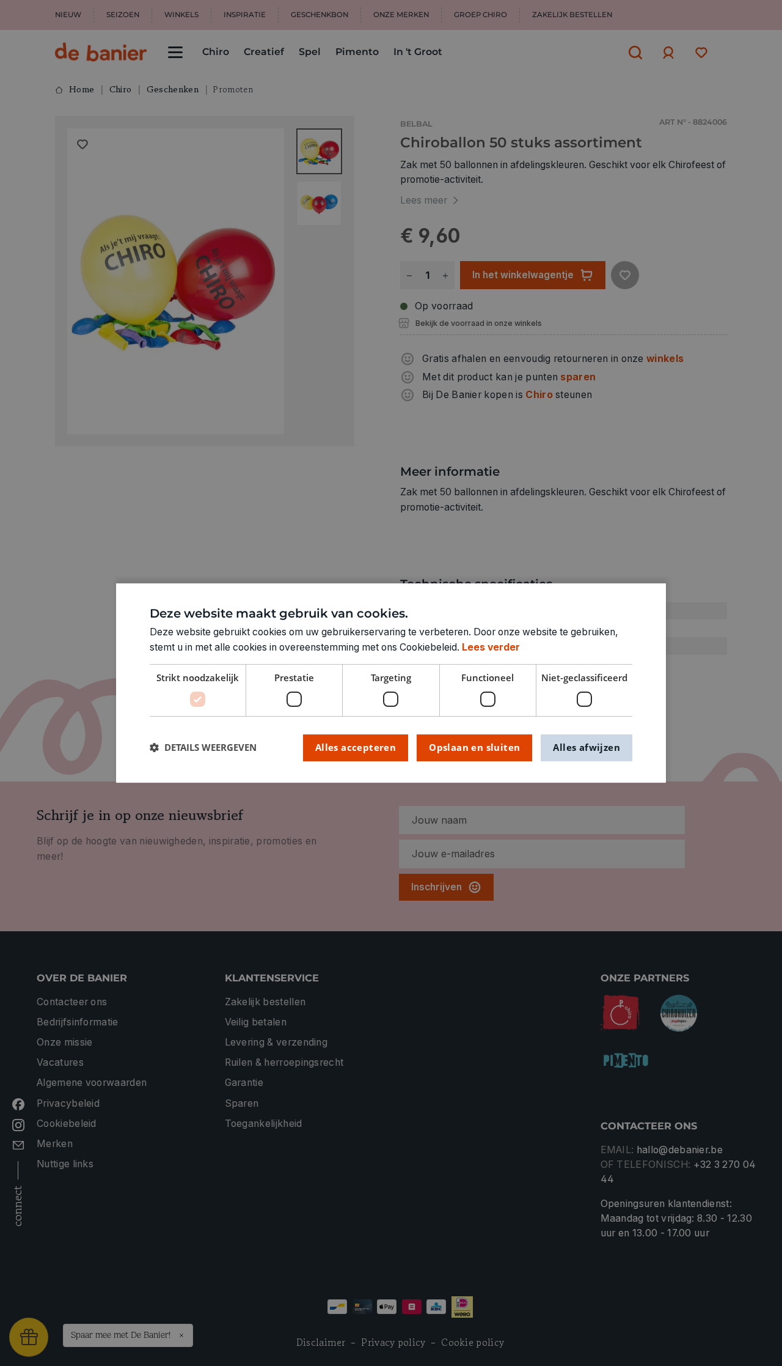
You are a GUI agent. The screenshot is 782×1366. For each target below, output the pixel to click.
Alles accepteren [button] (355, 747)
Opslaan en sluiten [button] (474, 747)
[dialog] (391, 683)
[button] (203, 747)
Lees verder (491, 647)
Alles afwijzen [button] (586, 747)
